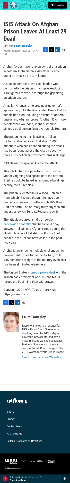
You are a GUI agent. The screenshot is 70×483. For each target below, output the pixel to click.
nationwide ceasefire (17, 224)
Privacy (11, 419)
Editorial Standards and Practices (24, 441)
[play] (5, 478)
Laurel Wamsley (23, 45)
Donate (59, 5)
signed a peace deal (41, 272)
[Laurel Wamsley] (11, 322)
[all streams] (65, 478)
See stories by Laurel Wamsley (41, 357)
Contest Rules (14, 426)
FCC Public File (14, 433)
